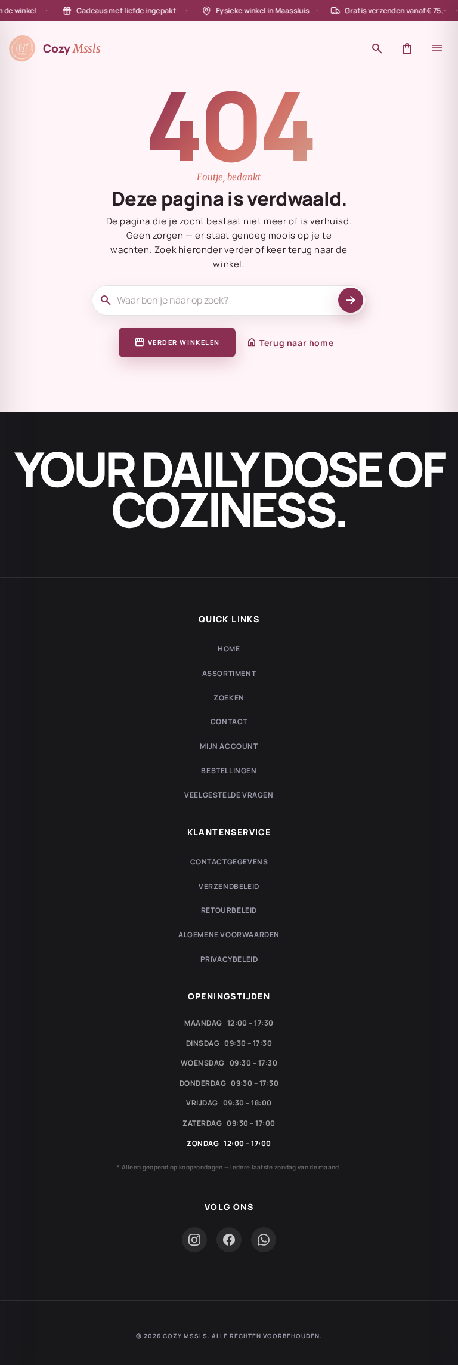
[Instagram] (194, 1239)
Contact (229, 722)
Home (229, 649)
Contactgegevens (229, 862)
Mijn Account (229, 746)
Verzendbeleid (229, 886)
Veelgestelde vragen (228, 795)
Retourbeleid (229, 910)
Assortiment (229, 673)
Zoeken (229, 698)
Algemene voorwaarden (229, 934)
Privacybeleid (229, 959)
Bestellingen (228, 770)
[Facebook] (229, 1239)
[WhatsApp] (263, 1239)
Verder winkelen (177, 342)
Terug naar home (289, 342)
